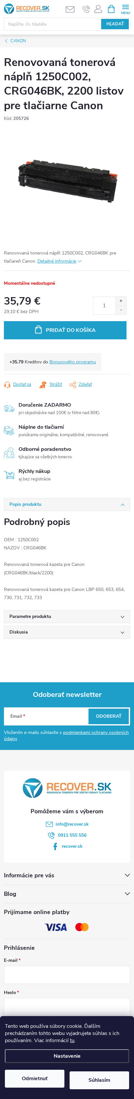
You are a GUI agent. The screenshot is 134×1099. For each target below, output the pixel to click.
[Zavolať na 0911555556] (86, 9)
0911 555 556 (72, 835)
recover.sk (72, 846)
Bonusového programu (72, 362)
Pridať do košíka (71, 330)
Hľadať (115, 24)
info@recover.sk (72, 824)
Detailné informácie (56, 261)
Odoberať (109, 716)
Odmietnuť (34, 1078)
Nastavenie (67, 1056)
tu (72, 1040)
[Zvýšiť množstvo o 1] (120, 301)
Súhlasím (99, 1080)
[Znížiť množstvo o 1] (120, 310)
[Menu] (125, 8)
